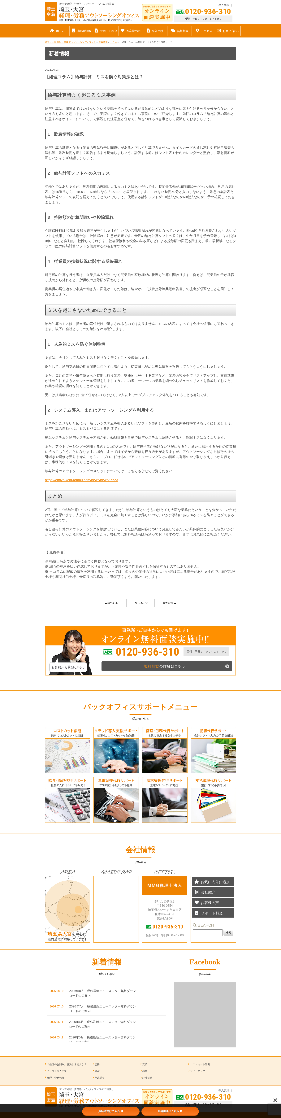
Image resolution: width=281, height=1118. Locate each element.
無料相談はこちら (168, 1111)
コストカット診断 (200, 1064)
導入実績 (223, 5)
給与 (97, 1071)
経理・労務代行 (55, 1077)
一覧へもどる (140, 603)
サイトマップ (197, 1071)
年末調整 (100, 1077)
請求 (144, 1071)
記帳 (97, 1064)
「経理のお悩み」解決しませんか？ (67, 1064)
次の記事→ (169, 603)
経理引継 (147, 1077)
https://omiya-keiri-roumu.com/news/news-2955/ (81, 480)
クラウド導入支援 (57, 1071)
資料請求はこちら (109, 1111)
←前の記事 (111, 603)
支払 (144, 1064)
